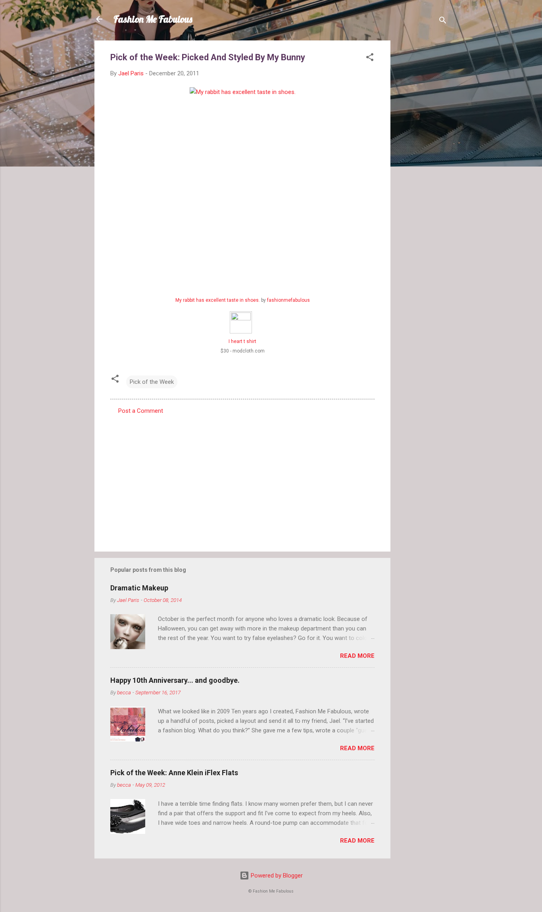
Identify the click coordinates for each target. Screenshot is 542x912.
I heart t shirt (242, 341)
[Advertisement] (422, 159)
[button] (370, 58)
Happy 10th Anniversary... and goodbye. (175, 680)
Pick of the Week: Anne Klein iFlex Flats (174, 772)
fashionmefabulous (288, 300)
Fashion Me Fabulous (152, 19)
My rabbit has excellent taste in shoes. (217, 300)
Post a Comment (140, 410)
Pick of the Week (152, 381)
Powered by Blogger (276, 875)
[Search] (443, 22)
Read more (357, 655)
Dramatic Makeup (139, 588)
